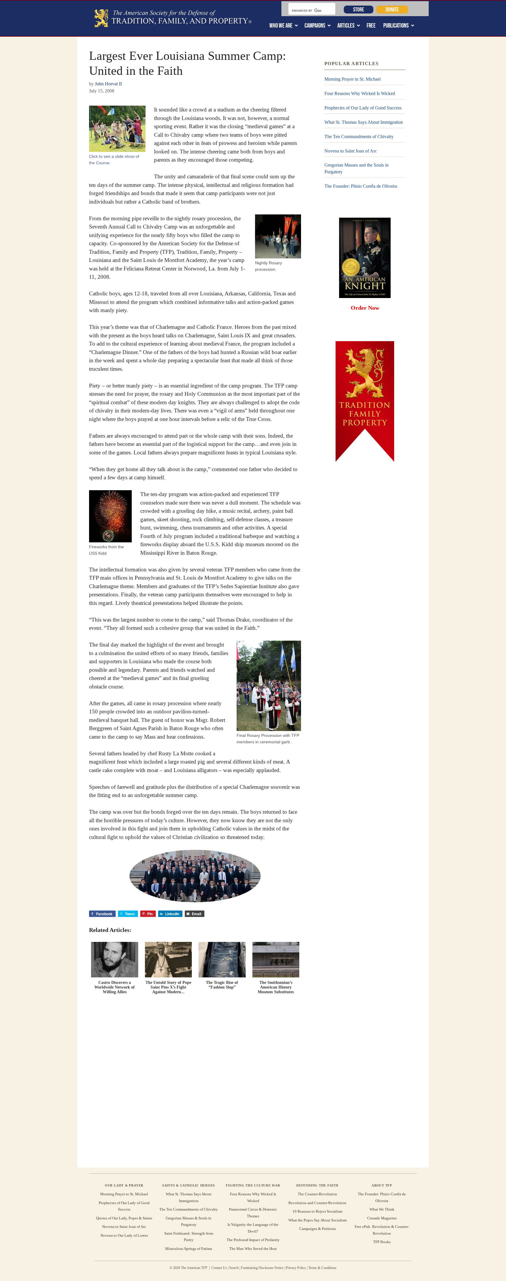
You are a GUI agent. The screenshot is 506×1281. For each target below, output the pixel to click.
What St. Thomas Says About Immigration (363, 122)
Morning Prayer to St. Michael (352, 79)
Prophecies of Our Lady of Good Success (362, 107)
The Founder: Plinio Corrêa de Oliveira (360, 186)
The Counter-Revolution (317, 1194)
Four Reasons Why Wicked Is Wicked (359, 93)
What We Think (382, 1209)
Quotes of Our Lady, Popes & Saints (124, 1218)
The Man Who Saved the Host (253, 1248)
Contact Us (219, 1268)
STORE (358, 9)
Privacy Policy (296, 1268)
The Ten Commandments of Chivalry (359, 136)
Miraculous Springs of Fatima (188, 1248)
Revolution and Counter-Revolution (317, 1203)
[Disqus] (195, 1079)
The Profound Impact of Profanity (253, 1240)
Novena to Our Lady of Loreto (124, 1235)
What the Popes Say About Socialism (317, 1220)
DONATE (392, 9)
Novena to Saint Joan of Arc (350, 150)
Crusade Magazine (382, 1218)
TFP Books (382, 1242)
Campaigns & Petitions (317, 1228)
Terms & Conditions (322, 1268)
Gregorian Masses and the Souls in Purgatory (356, 168)
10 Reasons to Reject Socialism (317, 1211)
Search (234, 1268)
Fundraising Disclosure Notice (262, 1268)
